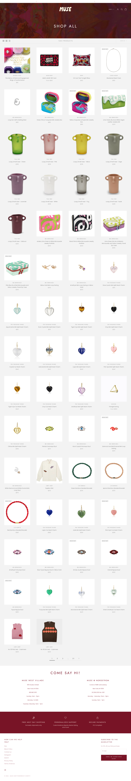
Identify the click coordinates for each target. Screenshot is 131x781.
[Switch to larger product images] (3, 40)
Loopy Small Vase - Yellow (81, 162)
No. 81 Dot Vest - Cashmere (49, 649)
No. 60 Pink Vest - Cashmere (17, 649)
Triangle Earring (114, 407)
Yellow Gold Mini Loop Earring (49, 285)
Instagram (7, 755)
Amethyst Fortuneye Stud (17, 570)
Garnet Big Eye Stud (114, 570)
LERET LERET (49, 485)
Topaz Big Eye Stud (17, 610)
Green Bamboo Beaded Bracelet (81, 488)
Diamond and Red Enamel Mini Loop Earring (113, 447)
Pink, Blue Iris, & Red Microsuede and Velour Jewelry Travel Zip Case (17, 286)
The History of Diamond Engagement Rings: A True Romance (17, 79)
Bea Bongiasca (17, 117)
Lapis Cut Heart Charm (49, 530)
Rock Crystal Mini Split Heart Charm (49, 327)
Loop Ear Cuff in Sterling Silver (17, 120)
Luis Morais (81, 485)
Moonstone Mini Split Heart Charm (81, 610)
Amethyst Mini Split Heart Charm (81, 407)
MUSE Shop (49, 75)
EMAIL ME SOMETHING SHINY (114, 757)
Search (6, 758)
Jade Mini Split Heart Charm (81, 530)
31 (73, 658)
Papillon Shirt (49, 488)
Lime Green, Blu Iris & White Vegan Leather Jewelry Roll (113, 121)
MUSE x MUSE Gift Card (49, 78)
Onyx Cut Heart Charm (49, 407)
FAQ (5, 746)
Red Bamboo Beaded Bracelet (17, 530)
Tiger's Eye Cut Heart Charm (17, 407)
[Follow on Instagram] (5, 770)
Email (67, 1)
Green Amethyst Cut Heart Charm (114, 610)
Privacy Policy (8, 761)
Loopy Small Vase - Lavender (17, 201)
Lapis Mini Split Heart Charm (81, 367)
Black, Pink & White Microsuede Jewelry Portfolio (82, 242)
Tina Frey (17, 159)
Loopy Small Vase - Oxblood (17, 241)
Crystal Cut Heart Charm (17, 367)
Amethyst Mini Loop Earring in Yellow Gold (81, 286)
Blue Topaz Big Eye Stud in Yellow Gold (49, 570)
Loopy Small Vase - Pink (49, 162)
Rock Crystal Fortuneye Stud (81, 446)
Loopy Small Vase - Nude (114, 201)
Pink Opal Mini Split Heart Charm (114, 367)
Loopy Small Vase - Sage (114, 162)
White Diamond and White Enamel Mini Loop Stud (17, 489)
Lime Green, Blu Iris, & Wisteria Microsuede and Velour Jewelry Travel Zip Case (114, 243)
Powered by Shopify (24, 776)
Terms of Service (9, 764)
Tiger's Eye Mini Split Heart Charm (81, 327)
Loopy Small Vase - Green (17, 162)
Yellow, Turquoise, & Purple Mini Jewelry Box (82, 121)
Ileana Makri (114, 75)
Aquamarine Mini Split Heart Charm (17, 327)
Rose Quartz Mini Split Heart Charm (114, 285)
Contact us (7, 752)
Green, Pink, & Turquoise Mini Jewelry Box (49, 120)
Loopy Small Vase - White (49, 201)
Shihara (113, 404)
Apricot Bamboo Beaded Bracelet (114, 488)
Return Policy (8, 749)
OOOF (81, 75)
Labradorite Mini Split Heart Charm (49, 367)
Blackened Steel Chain (114, 78)
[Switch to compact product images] (9, 40)
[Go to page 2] (79, 658)
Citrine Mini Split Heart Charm (17, 446)
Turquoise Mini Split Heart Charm (49, 610)
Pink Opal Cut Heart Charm (113, 530)
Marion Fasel (17, 75)
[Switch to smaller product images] (6, 40)
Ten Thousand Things (113, 282)
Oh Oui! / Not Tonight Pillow (81, 78)
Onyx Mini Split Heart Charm (114, 327)
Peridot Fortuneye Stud (49, 446)
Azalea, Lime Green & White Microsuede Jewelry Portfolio (49, 242)
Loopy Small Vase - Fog (81, 201)
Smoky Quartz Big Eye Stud (81, 570)
